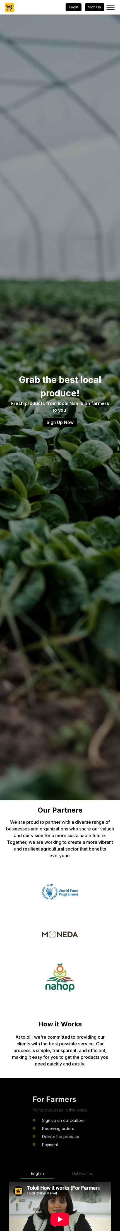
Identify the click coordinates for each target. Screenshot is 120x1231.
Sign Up (94, 7)
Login (73, 7)
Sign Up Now (60, 422)
